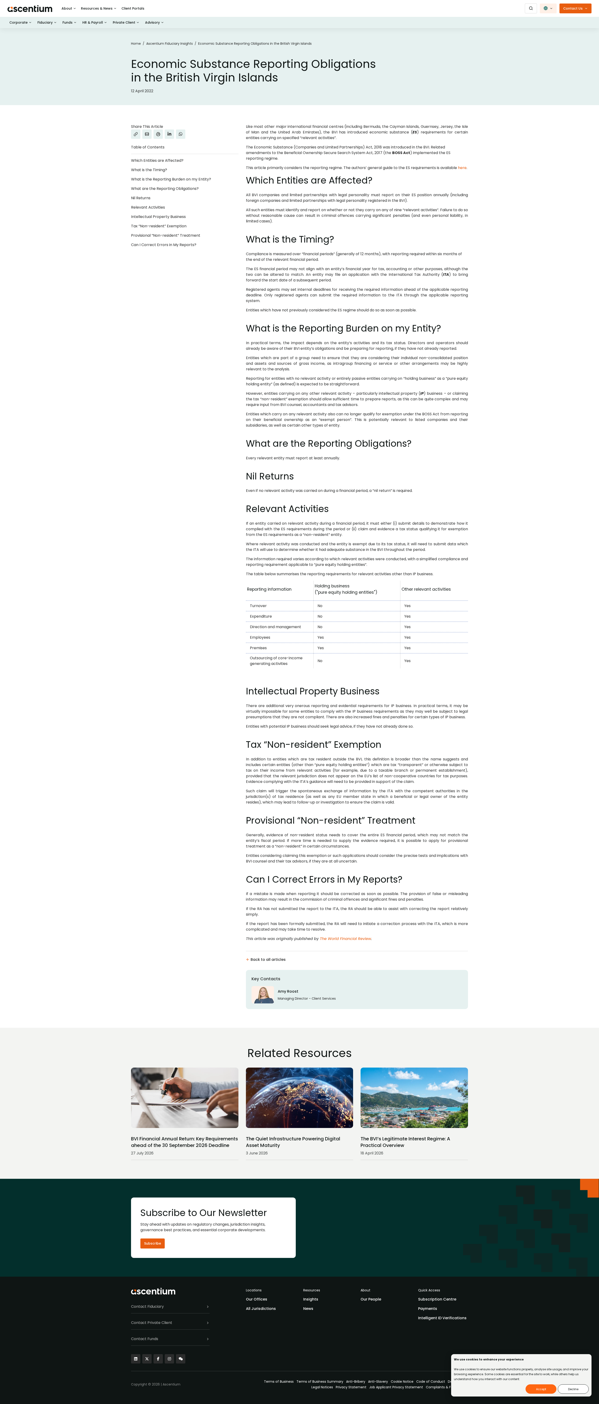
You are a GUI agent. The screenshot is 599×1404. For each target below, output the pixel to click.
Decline (573, 1389)
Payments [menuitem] (427, 1308)
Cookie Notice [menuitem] (402, 1381)
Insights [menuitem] (310, 1299)
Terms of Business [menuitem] (279, 1381)
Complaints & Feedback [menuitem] (445, 1387)
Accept (541, 1389)
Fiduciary (45, 22)
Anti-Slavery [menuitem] (378, 1381)
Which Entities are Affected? (157, 160)
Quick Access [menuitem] (429, 1290)
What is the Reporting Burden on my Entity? (171, 179)
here (462, 167)
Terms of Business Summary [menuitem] (319, 1381)
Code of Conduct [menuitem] (430, 1381)
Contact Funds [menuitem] (144, 1338)
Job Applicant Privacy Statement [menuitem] (396, 1387)
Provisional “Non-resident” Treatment (165, 235)
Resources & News (97, 8)
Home (136, 43)
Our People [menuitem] (371, 1299)
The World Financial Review (345, 938)
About (67, 8)
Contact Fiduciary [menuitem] (147, 1306)
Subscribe (152, 1243)
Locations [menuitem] (254, 1290)
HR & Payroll (92, 22)
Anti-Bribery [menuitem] (355, 1381)
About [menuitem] (365, 1290)
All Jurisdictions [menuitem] (261, 1308)
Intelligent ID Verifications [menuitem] (442, 1318)
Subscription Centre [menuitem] (437, 1299)
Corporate (18, 22)
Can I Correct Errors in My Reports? (163, 244)
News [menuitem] (308, 1308)
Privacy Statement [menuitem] (351, 1387)
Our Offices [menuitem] (256, 1299)
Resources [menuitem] (311, 1290)
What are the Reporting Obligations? (165, 188)
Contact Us (573, 8)
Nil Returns (140, 198)
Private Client (124, 22)
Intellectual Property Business (158, 216)
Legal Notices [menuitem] (322, 1387)
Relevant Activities (148, 207)
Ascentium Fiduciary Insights (169, 43)
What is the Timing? (149, 170)
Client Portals (132, 8)
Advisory (152, 22)
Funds (67, 22)
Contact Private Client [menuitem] (151, 1322)
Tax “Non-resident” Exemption (158, 226)
